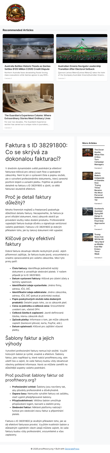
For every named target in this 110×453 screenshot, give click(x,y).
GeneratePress (72, 448)
